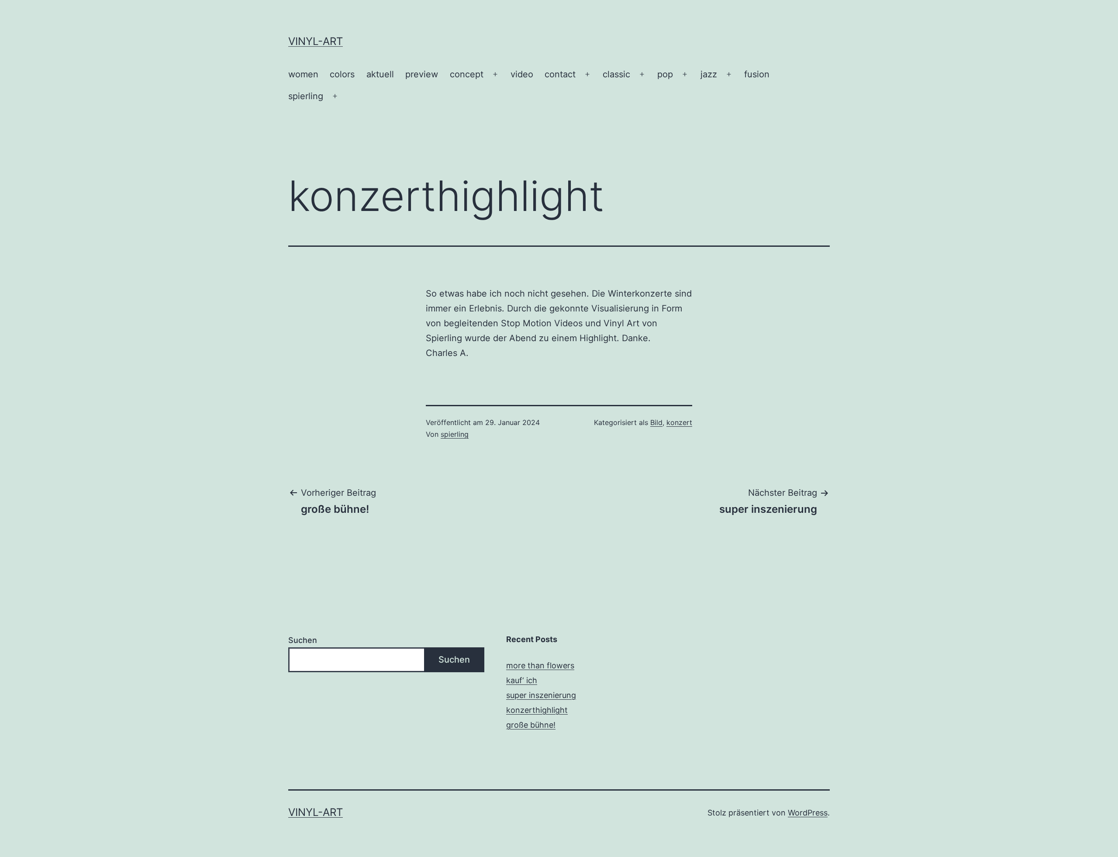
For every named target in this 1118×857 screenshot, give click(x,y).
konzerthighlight (537, 710)
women (303, 74)
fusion (756, 74)
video (522, 74)
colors (342, 74)
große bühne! (531, 724)
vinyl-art (315, 41)
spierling (305, 96)
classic (616, 74)
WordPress (808, 812)
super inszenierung (541, 695)
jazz (708, 74)
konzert (679, 422)
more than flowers (540, 665)
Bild (656, 422)
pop (665, 74)
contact (560, 74)
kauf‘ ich (521, 680)
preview (421, 74)
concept (466, 74)
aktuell (380, 74)
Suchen (302, 640)
